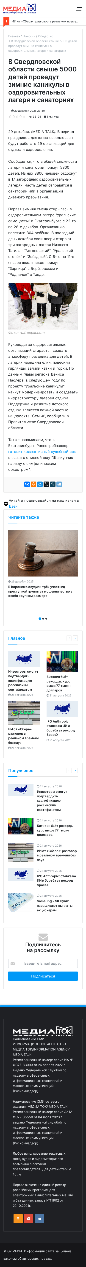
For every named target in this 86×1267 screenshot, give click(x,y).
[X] (46, 484)
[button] (40, 619)
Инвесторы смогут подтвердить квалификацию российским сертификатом (23, 680)
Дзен (13, 506)
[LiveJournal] (52, 484)
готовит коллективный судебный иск (42, 451)
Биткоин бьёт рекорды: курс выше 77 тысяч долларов (55, 830)
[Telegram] (59, 484)
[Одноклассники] (33, 484)
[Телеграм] (28, 1218)
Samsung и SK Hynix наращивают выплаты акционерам (54, 905)
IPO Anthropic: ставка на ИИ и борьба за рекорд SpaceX (56, 880)
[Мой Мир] (40, 484)
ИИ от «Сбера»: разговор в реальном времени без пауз (57, 855)
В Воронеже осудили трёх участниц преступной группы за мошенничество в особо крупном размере (40, 591)
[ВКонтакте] (27, 484)
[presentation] (41, 613)
